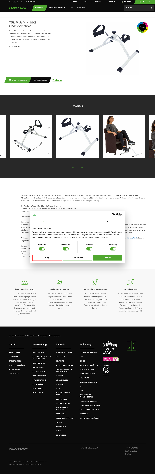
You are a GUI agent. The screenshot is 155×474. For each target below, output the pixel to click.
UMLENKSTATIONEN (39, 380)
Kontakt (111, 2)
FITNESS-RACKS (38, 393)
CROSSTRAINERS (15, 361)
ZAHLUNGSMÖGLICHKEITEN (90, 405)
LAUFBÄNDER (14, 374)
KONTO (82, 361)
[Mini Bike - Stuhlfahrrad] (31, 136)
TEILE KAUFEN (85, 378)
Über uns (81, 8)
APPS (81, 386)
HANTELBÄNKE (37, 388)
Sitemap (38, 464)
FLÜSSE (58, 431)
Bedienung (86, 344)
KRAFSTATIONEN (38, 371)
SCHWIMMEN (61, 435)
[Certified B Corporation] (124, 370)
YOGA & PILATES (62, 380)
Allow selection (77, 257)
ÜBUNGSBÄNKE (38, 384)
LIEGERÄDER (13, 357)
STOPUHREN (60, 357)
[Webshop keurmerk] (124, 360)
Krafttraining (39, 344)
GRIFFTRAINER (61, 399)
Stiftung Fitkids (132, 238)
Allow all (108, 257)
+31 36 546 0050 (30, 2)
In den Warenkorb (19, 80)
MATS (58, 388)
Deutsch (127, 2)
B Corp (74, 2)
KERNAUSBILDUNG (63, 403)
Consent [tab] (46, 222)
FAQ (81, 357)
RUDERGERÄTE (14, 369)
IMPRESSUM (84, 414)
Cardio (12, 344)
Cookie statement (28, 464)
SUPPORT (59, 376)
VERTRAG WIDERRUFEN (88, 352)
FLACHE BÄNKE (38, 367)
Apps (71, 8)
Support (98, 2)
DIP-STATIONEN (38, 352)
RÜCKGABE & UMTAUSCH (89, 401)
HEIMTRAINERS (14, 352)
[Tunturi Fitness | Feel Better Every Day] (18, 8)
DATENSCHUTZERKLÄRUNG (90, 418)
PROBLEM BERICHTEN (88, 374)
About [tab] (109, 222)
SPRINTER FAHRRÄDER (17, 365)
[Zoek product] (151, 8)
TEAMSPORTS (61, 426)
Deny (47, 257)
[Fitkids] (142, 27)
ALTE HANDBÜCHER (87, 369)
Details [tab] (77, 222)
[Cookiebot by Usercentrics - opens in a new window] (113, 214)
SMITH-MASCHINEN (39, 376)
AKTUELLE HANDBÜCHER (89, 365)
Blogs (86, 2)
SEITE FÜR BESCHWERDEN (89, 410)
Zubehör (60, 344)
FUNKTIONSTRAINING (64, 352)
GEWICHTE (60, 361)
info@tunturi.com (132, 451)
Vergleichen (57, 80)
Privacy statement (15, 464)
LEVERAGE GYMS (38, 363)
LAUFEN (59, 422)
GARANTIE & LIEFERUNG (88, 382)
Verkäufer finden (40, 80)
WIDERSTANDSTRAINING (65, 365)
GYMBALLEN (60, 384)
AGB (81, 390)
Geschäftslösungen (57, 8)
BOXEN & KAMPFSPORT (64, 418)
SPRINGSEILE (60, 414)
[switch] (66, 249)
